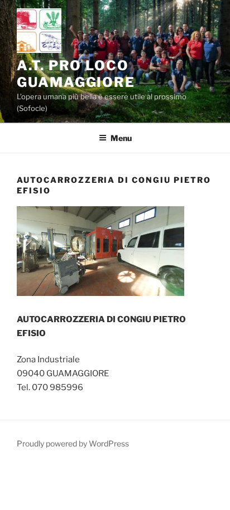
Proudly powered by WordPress (73, 443)
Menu (121, 138)
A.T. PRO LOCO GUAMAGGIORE (76, 73)
